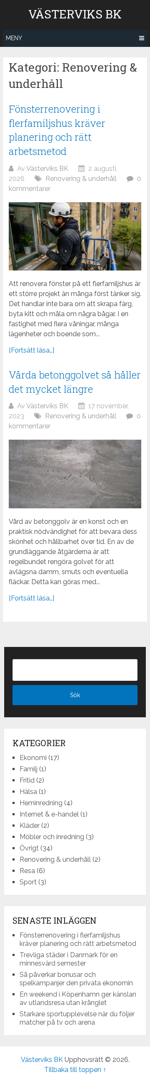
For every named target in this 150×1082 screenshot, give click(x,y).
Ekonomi (33, 758)
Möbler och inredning (52, 837)
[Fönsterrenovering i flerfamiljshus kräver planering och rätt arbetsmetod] (75, 236)
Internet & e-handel (49, 814)
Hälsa (28, 792)
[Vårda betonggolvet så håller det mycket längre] (75, 474)
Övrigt (29, 848)
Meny (14, 38)
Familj (29, 769)
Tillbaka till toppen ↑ (75, 1070)
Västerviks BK (75, 14)
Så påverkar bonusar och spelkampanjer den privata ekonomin (76, 979)
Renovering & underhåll (81, 179)
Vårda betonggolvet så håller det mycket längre (75, 382)
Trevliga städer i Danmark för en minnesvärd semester (69, 959)
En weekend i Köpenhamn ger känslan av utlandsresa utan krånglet (78, 998)
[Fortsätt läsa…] (31, 350)
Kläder (30, 826)
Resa (27, 871)
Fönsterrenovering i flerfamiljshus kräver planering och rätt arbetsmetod (57, 130)
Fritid (27, 780)
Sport (28, 882)
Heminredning (41, 803)
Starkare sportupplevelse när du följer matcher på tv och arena (77, 1018)
